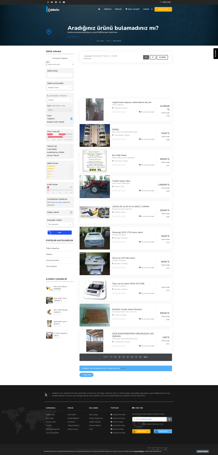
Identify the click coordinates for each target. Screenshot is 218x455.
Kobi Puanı (52, 185)
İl (57, 96)
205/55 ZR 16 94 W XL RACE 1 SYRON (130, 206)
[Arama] (151, 9)
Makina (49, 254)
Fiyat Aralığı (53, 132)
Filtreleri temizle (60, 58)
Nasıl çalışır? (134, 9)
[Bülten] (169, 419)
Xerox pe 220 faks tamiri (123, 258)
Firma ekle (141, 431)
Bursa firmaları (118, 429)
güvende (160, 424)
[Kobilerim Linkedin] (56, 2)
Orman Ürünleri (52, 260)
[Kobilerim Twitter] (52, 2)
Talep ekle (163, 431)
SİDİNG (115, 129)
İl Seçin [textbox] (51, 100)
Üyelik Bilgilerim (73, 418)
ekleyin (123, 368)
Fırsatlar (52, 146)
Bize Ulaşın (50, 418)
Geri (105, 357)
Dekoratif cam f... (61, 321)
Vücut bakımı (51, 266)
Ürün (108, 41)
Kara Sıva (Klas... (61, 286)
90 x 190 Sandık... (61, 310)
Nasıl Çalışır (93, 414)
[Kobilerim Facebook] (48, 2)
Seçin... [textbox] (50, 110)
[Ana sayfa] (99, 9)
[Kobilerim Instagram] (60, 2)
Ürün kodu (52, 71)
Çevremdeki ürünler (57, 199)
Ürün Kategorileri (52, 433)
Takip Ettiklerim (73, 425)
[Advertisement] (125, 80)
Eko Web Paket (119, 155)
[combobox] (60, 87)
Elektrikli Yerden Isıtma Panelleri (127, 309)
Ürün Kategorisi (55, 83)
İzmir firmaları (117, 422)
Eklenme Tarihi (54, 220)
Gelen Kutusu (73, 429)
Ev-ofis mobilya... (61, 333)
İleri (145, 357)
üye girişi (58, 202)
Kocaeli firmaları (118, 425)
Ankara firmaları (118, 418)
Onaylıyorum (203, 451)
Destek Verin (51, 422)
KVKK (91, 429)
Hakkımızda (50, 414)
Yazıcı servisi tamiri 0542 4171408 (128, 283)
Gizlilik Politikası (95, 422)
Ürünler (118, 9)
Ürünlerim (71, 422)
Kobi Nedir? (72, 414)
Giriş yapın (166, 2)
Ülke (49, 116)
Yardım (146, 9)
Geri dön (87, 375)
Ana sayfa (100, 41)
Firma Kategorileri (53, 429)
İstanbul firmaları (119, 414)
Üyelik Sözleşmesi (96, 418)
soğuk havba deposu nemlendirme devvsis (131, 102)
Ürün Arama (117, 41)
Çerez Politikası (95, 425)
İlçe (56, 106)
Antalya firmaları (118, 433)
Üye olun (73, 37)
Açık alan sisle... (61, 298)
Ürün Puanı (52, 163)
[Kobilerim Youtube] (64, 2)
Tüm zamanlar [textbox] (53, 224)
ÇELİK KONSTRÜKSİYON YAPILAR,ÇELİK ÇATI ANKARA (133, 335)
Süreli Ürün (53, 212)
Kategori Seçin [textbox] (53, 87)
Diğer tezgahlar (52, 248)
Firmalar (107, 9)
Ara (59, 232)
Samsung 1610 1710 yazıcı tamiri (127, 232)
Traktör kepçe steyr (121, 181)
